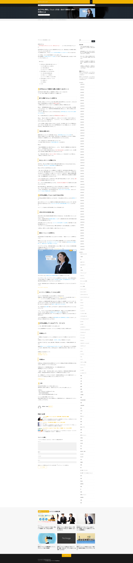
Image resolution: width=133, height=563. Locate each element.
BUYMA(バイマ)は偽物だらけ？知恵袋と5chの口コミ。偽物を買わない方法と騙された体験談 (87, 62)
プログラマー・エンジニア (84, 343)
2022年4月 (82, 173)
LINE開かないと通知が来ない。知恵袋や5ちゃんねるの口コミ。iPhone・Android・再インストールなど (87, 67)
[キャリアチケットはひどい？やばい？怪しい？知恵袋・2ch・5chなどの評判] (40, 429)
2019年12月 (82, 246)
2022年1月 (82, 181)
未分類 (81, 440)
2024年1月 (82, 127)
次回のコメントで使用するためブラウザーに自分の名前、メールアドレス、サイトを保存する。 (53, 465)
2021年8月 (82, 195)
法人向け (81, 456)
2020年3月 (82, 241)
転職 (81, 491)
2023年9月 (82, 138)
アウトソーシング (83, 272)
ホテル (81, 351)
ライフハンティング (47, 559)
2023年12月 (82, 130)
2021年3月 (82, 208)
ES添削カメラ (44, 80)
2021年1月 (82, 214)
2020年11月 (82, 219)
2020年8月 (82, 227)
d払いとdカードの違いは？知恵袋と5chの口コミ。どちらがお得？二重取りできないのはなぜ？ (87, 57)
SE (80, 259)
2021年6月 (82, 200)
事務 (81, 375)
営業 (81, 402)
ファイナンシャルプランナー (85, 329)
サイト (39, 460)
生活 (81, 459)
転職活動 (81, 497)
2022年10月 (82, 165)
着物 (81, 464)
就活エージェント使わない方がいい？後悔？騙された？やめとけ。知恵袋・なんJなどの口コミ (66, 528)
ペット (81, 348)
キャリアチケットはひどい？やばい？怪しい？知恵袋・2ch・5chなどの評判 (57, 428)
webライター (82, 262)
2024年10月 (82, 108)
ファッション (82, 335)
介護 (81, 378)
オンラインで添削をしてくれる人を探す (48, 76)
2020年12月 (82, 216)
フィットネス (82, 337)
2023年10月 (82, 135)
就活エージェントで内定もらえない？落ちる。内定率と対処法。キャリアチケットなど (86, 548)
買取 (81, 486)
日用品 (81, 437)
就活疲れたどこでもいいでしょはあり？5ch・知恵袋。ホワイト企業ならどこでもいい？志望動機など (86, 528)
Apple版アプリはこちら (42, 353)
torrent (81, 74)
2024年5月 (82, 116)
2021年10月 (82, 189)
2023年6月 (82, 146)
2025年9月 (82, 89)
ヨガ (81, 356)
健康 (81, 386)
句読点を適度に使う (45, 67)
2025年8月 (82, 92)
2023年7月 (82, 143)
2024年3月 (82, 122)
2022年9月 (82, 168)
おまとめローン (83, 264)
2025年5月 (82, 97)
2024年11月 (82, 105)
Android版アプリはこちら (42, 354)
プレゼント (82, 340)
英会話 (81, 481)
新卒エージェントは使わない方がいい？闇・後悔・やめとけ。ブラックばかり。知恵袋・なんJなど (66, 548)
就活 (81, 424)
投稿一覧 (50, 406)
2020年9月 (82, 224)
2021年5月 (82, 203)
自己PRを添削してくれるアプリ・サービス (47, 78)
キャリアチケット (58, 248)
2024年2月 (82, 124)
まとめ (41, 83)
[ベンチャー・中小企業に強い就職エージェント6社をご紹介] (40, 424)
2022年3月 (82, 176)
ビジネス (81, 321)
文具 (81, 432)
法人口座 (81, 454)
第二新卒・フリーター (84, 470)
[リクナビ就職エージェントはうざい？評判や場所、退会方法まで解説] (40, 418)
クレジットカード (83, 289)
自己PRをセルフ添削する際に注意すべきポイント (48, 64)
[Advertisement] (66, 28)
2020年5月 (82, 235)
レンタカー (82, 370)
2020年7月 (82, 230)
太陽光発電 (82, 405)
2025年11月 (82, 84)
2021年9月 (82, 192)
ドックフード (82, 310)
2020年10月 (82, 222)
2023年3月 (82, 154)
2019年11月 (82, 249)
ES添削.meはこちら (41, 378)
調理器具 (81, 483)
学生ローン (82, 416)
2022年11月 (82, 162)
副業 (81, 397)
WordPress (58, 560)
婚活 (81, 408)
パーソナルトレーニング (84, 318)
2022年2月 (82, 178)
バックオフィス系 (83, 313)
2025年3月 (82, 100)
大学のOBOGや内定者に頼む (46, 73)
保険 (81, 383)
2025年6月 (82, 95)
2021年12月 (82, 184)
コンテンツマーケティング (84, 297)
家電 (81, 421)
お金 (81, 267)
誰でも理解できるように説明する (47, 66)
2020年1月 (82, 243)
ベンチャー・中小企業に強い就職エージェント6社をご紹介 (54, 422)
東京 (81, 448)
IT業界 (81, 256)
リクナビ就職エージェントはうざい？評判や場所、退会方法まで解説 (56, 416)
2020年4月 (82, 238)
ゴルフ (81, 299)
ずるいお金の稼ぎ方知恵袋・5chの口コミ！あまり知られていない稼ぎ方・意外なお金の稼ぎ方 (87, 47)
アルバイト (82, 275)
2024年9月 (82, 111)
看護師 (81, 462)
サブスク (81, 302)
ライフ (81, 359)
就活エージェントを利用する (46, 74)
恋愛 (81, 429)
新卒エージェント (83, 435)
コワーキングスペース (84, 294)
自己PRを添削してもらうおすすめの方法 (47, 71)
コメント (39, 441)
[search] (94, 5)
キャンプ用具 (82, 286)
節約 (81, 475)
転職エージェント (83, 494)
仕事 (81, 381)
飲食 (81, 502)
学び (81, 413)
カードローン (82, 278)
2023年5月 (82, 149)
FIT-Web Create (48, 560)
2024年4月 (82, 119)
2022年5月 (82, 170)
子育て (81, 410)
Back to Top (66, 555)
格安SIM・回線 (82, 451)
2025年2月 (82, 103)
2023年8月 (82, 141)
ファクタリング (83, 332)
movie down (82, 79)
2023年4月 (82, 151)
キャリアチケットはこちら (43, 287)
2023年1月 (82, 157)
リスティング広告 (83, 362)
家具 (81, 418)
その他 (81, 270)
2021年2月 (82, 211)
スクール (81, 305)
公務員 (81, 391)
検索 (80, 39)
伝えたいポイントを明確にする (47, 69)
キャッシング (82, 283)
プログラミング (83, 345)
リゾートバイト (83, 364)
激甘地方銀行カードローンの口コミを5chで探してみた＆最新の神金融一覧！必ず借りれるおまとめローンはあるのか (87, 52)
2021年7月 (82, 197)
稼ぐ (81, 467)
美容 (81, 478)
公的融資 (81, 394)
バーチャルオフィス (83, 316)
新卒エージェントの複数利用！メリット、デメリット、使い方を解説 (47, 547)
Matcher (61, 297)
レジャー (81, 367)
